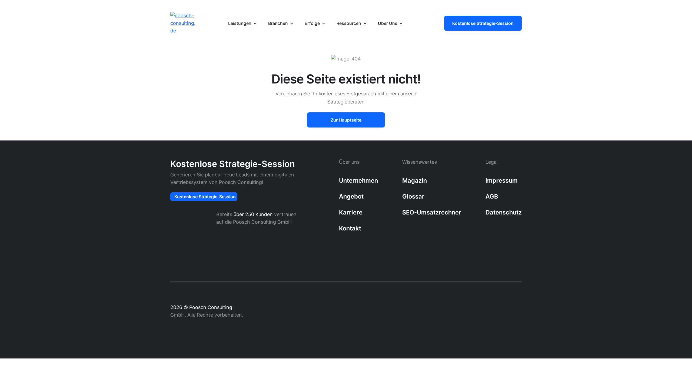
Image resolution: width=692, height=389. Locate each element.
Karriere (350, 212)
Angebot (351, 196)
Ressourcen (349, 23)
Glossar (413, 196)
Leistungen (239, 23)
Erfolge (312, 23)
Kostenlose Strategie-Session (483, 23)
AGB (491, 196)
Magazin (414, 180)
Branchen (278, 23)
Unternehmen (358, 180)
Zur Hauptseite (346, 120)
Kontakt (350, 228)
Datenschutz (503, 212)
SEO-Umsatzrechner (431, 212)
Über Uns (387, 23)
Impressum (501, 180)
